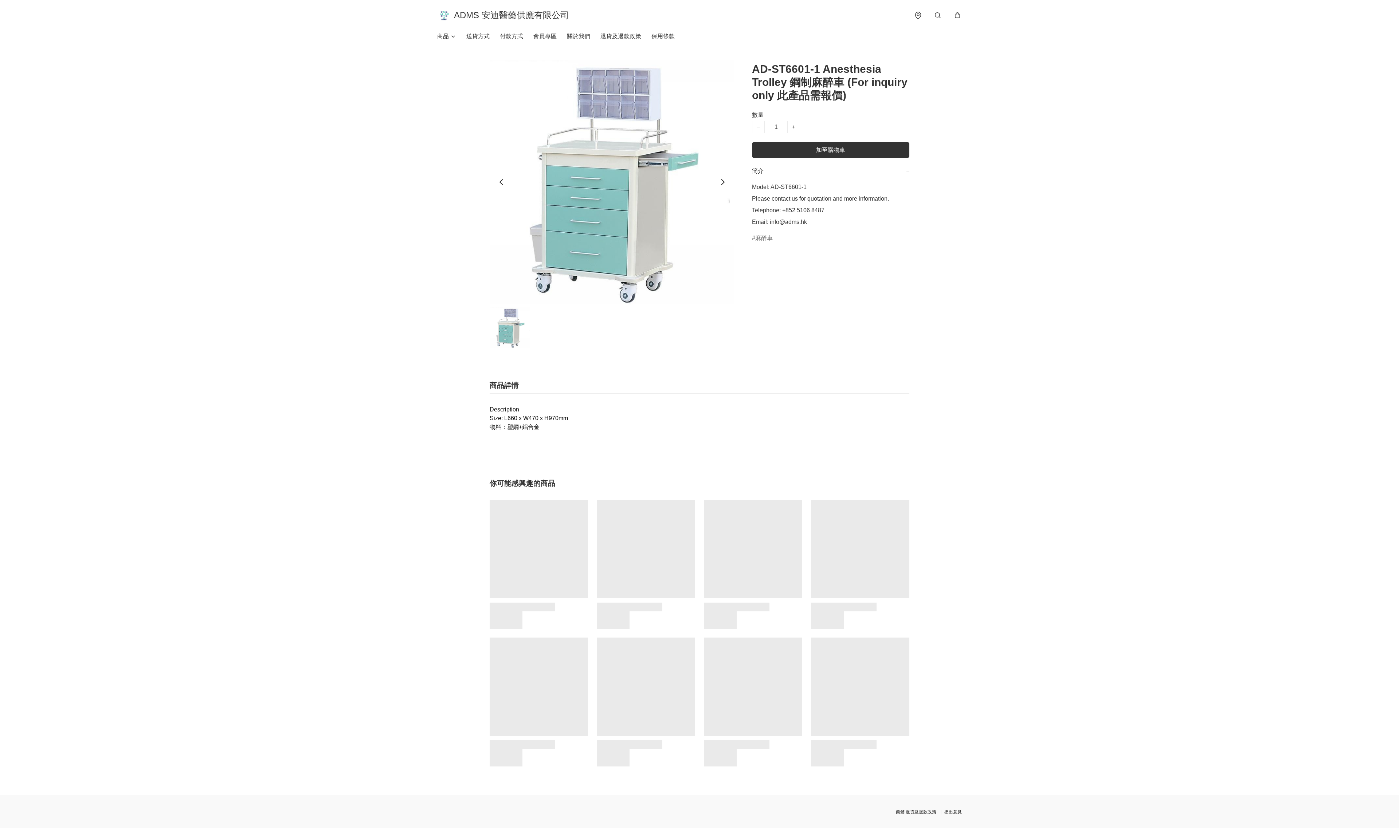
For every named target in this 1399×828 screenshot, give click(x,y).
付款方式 (511, 36)
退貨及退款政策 (620, 36)
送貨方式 (478, 36)
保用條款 (663, 36)
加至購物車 (830, 150)
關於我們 (578, 36)
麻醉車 (764, 238)
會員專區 (545, 36)
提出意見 (953, 812)
